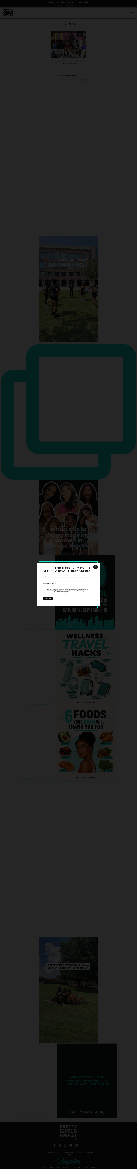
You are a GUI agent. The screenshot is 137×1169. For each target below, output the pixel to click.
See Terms (52, 594)
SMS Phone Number (49, 583)
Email (45, 576)
